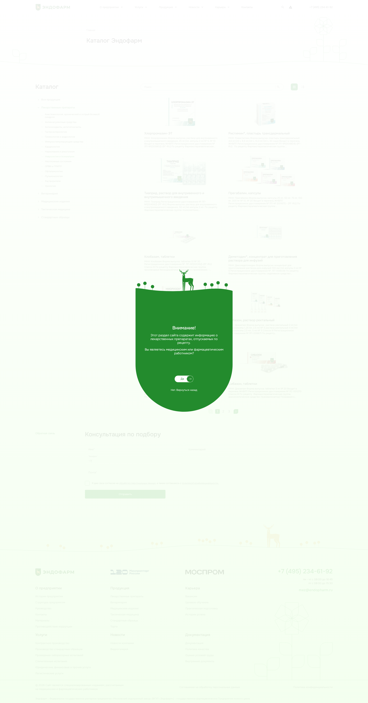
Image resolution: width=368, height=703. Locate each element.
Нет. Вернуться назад (184, 390)
